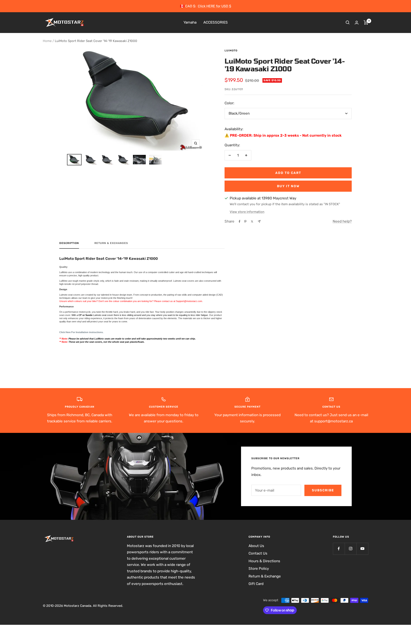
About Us (256, 546)
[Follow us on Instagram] (350, 549)
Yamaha (190, 22)
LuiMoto (231, 50)
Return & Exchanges (111, 243)
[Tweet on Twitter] (252, 221)
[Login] (357, 22)
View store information (247, 212)
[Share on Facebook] (239, 221)
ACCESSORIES (215, 22)
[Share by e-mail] (259, 221)
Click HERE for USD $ (214, 6)
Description (69, 243)
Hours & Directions (264, 561)
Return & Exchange (265, 576)
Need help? (342, 221)
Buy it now (288, 186)
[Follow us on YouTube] (362, 549)
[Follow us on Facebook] (339, 549)
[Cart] (366, 22)
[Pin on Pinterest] (245, 221)
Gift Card (256, 584)
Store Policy (259, 568)
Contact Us (258, 553)
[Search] (348, 22)
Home (47, 41)
